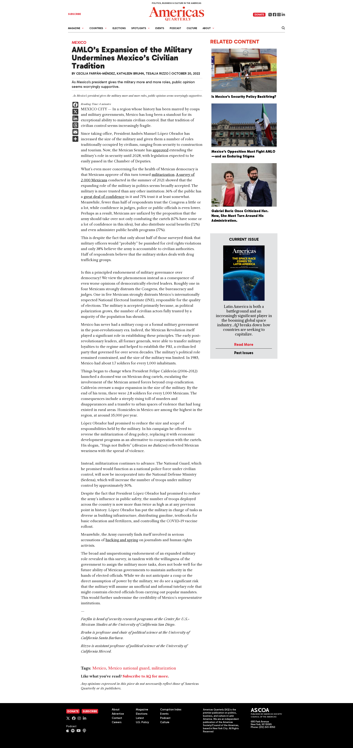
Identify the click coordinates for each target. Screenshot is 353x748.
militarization (163, 175)
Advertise (118, 713)
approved (160, 150)
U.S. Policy (142, 722)
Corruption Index (170, 709)
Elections (119, 28)
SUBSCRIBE (74, 14)
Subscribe (90, 711)
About (116, 709)
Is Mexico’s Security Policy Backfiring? (243, 96)
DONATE (259, 14)
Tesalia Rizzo (157, 73)
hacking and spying (122, 540)
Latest (140, 718)
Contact (117, 718)
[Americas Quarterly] (176, 13)
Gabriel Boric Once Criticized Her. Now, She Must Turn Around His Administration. (239, 216)
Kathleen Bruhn (130, 73)
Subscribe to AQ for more (145, 676)
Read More (243, 344)
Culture (192, 28)
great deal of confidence (104, 197)
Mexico (79, 42)
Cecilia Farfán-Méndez (95, 73)
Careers (117, 722)
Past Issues (243, 352)
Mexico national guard (128, 668)
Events (159, 28)
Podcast (175, 28)
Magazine (142, 709)
